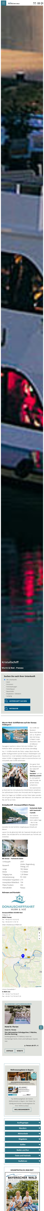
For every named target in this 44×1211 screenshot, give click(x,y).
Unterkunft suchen (18, 701)
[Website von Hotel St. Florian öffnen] (22, 1014)
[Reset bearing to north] (39, 938)
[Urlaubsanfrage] (34, 4)
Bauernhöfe (10, 691)
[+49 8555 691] (42, 3)
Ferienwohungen (11, 687)
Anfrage (9, 1051)
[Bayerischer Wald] (13, 3)
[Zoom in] (39, 932)
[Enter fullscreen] (39, 928)
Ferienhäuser (10, 689)
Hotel (8, 682)
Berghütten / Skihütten (13, 694)
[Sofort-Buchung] (38, 4)
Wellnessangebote (22, 1109)
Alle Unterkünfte (11, 680)
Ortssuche (13, 708)
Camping (9, 696)
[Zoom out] (39, 935)
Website (20, 1051)
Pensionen (9, 684)
